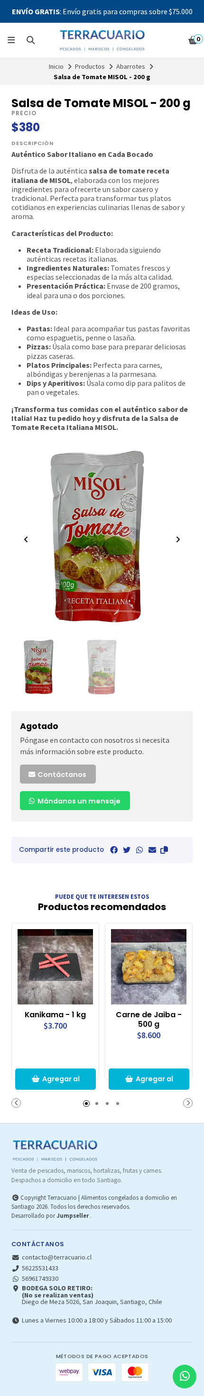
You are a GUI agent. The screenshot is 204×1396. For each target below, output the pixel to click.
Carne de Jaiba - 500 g (149, 1019)
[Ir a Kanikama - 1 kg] (55, 966)
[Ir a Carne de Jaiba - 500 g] (148, 966)
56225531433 (40, 1268)
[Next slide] (178, 539)
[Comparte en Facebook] (114, 850)
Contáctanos (61, 774)
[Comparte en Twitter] (126, 850)
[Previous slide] (26, 539)
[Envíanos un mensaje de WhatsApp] (184, 1376)
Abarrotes (130, 66)
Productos (90, 66)
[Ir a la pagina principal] (101, 40)
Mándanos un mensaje (78, 801)
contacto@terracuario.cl (57, 1257)
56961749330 (40, 1278)
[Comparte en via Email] (152, 850)
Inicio (56, 66)
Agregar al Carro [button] (61, 1082)
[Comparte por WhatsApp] (139, 850)
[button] (164, 850)
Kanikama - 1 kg (55, 1015)
